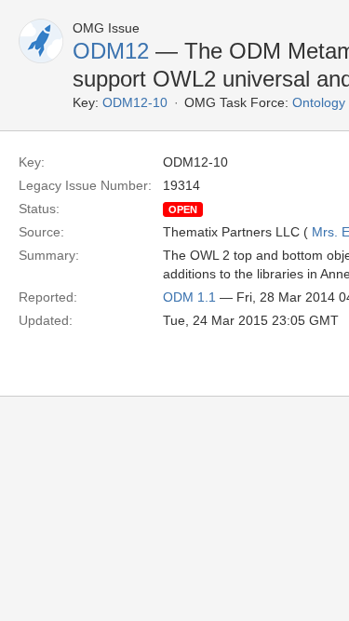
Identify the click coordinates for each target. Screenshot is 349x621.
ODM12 (111, 50)
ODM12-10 (135, 102)
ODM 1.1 (189, 297)
